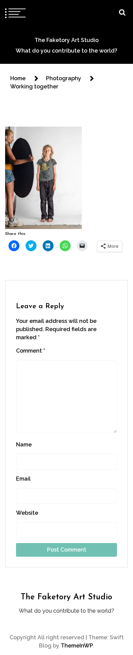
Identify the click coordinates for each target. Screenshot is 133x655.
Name (24, 444)
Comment (30, 350)
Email (23, 478)
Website (27, 513)
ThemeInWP (77, 645)
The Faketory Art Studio (66, 40)
